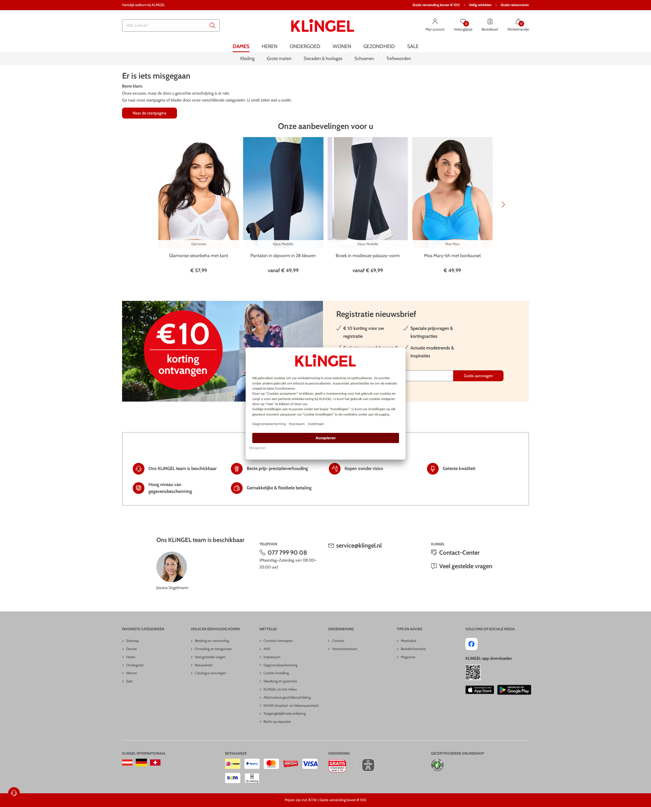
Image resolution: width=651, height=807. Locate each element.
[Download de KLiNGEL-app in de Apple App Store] (479, 689)
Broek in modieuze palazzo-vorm (368, 255)
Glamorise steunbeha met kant (198, 255)
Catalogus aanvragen (210, 673)
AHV (267, 649)
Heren (130, 657)
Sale (129, 681)
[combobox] (171, 25)
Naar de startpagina (149, 113)
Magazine (408, 657)
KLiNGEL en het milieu (280, 689)
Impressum (271, 657)
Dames (131, 649)
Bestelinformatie (413, 649)
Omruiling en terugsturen (213, 649)
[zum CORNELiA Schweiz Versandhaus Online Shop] (155, 762)
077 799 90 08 (287, 552)
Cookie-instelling (276, 673)
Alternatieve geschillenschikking (287, 697)
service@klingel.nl (359, 545)
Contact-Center (459, 552)
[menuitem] (241, 46)
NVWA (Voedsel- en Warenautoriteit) (291, 705)
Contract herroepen (278, 640)
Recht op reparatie (277, 721)
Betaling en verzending (212, 640)
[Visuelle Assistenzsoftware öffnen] (366, 765)
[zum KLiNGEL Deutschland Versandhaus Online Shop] (141, 762)
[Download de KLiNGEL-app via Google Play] (514, 689)
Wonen (131, 673)
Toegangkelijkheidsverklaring (284, 713)
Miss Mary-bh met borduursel (452, 255)
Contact (338, 640)
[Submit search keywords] (212, 25)
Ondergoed (134, 665)
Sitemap (132, 640)
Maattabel (408, 640)
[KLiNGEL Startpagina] (322, 25)
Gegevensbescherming (280, 665)
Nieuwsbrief (204, 665)
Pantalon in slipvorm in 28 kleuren (283, 255)
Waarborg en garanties (280, 681)
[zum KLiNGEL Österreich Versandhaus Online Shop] (127, 762)
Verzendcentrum (344, 649)
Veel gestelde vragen (465, 566)
